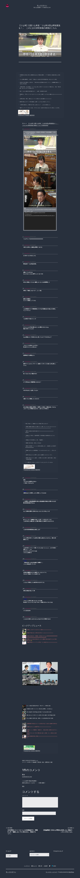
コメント (25, 795)
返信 (23, 786)
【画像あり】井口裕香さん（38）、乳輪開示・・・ (35, 439)
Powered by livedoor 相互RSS (26, 115)
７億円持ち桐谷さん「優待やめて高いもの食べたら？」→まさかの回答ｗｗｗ (35, 104)
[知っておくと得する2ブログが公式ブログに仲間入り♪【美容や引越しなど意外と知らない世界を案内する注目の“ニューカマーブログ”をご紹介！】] (29, 747)
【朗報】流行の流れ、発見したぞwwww (33, 442)
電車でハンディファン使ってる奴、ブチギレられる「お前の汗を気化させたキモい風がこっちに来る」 (40, 107)
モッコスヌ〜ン (42, 5)
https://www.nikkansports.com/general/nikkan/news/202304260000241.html (41, 135)
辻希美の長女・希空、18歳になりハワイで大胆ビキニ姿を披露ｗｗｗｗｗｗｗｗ (35, 98)
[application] (40, 221)
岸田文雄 (39, 762)
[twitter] (49, 865)
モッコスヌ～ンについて (51, 872)
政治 (43, 762)
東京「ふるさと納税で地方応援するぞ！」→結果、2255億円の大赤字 (33, 91)
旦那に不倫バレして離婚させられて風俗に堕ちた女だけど (36, 423)
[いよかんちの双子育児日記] (29, 466)
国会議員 (34, 762)
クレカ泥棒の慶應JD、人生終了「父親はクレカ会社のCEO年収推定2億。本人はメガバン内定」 (39, 79)
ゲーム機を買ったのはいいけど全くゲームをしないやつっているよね (39, 462)
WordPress (71, 872)
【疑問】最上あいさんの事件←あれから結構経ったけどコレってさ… (39, 454)
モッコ (36, 760)
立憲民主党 (47, 762)
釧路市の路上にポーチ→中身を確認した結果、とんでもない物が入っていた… (35, 101)
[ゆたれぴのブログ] (23, 112)
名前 (23, 810)
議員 (51, 762)
